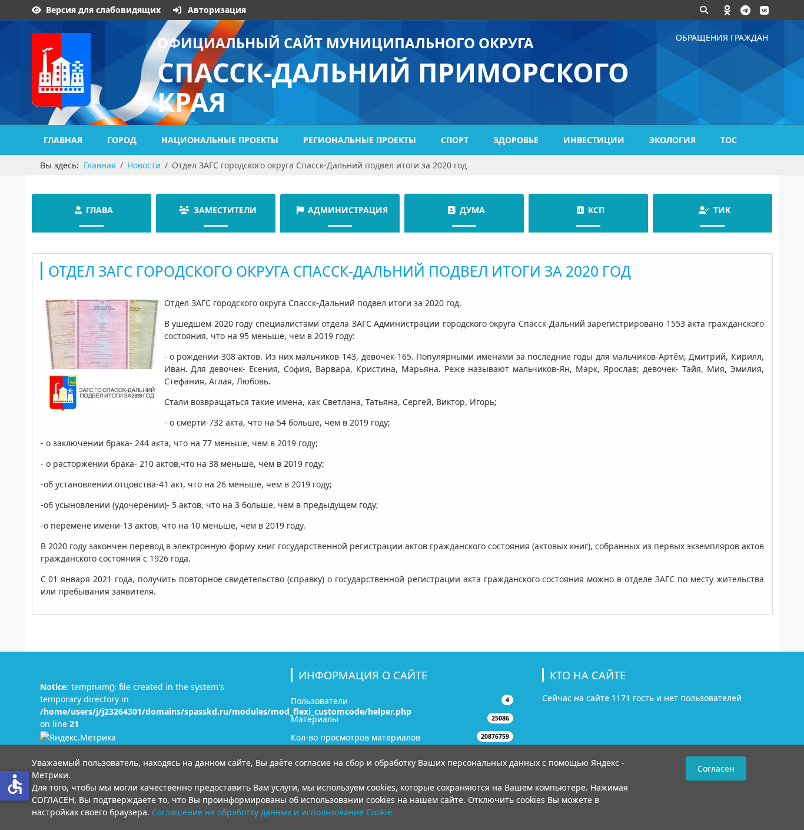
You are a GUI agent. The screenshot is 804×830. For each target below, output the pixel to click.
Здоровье (516, 139)
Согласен (716, 768)
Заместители (225, 209)
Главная (63, 139)
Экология (672, 139)
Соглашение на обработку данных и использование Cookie (272, 812)
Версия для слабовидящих (103, 9)
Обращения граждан (722, 37)
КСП (596, 209)
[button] (727, 10)
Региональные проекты (359, 139)
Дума (472, 209)
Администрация (348, 209)
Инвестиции (593, 139)
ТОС (728, 139)
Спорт (455, 139)
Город (122, 139)
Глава (99, 209)
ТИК (721, 209)
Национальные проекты (219, 139)
